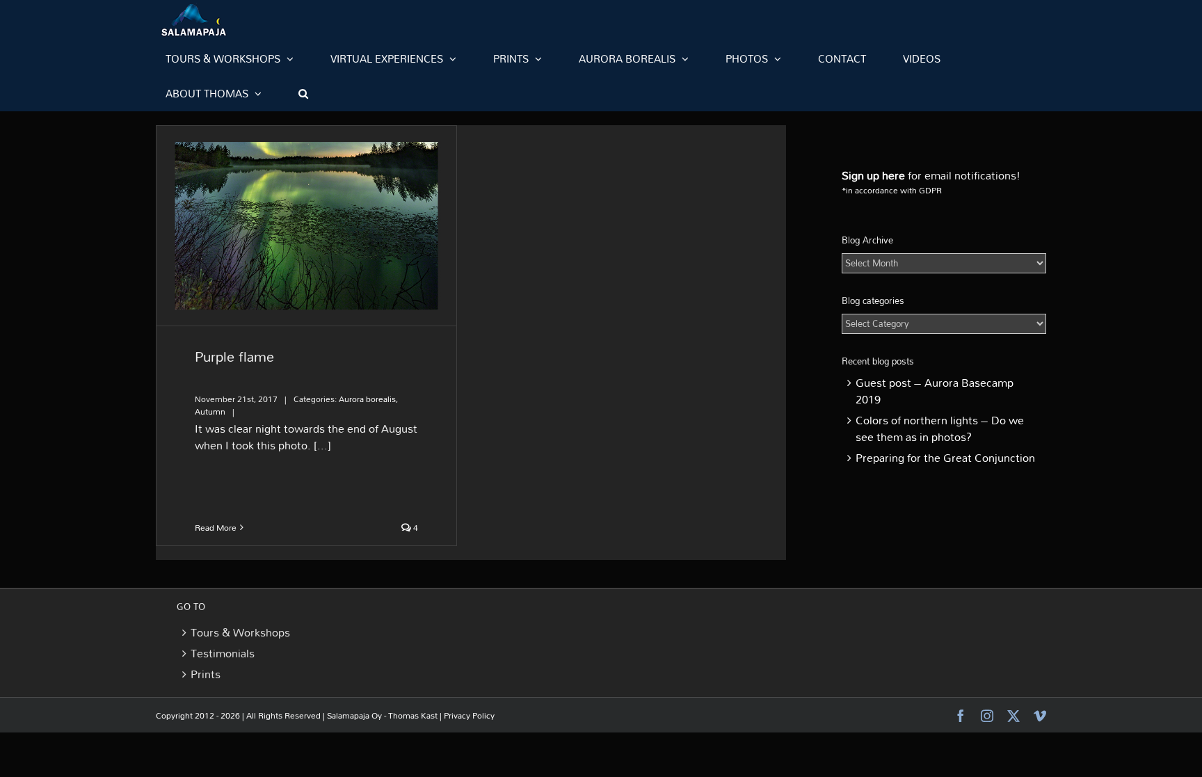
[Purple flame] (306, 226)
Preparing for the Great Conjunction (945, 458)
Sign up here (873, 175)
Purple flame (234, 356)
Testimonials (223, 653)
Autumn (210, 411)
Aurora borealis (367, 398)
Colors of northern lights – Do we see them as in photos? (940, 428)
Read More (216, 527)
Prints (206, 674)
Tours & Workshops (240, 632)
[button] (303, 93)
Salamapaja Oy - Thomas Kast (382, 715)
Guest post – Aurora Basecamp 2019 (934, 390)
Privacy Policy (469, 715)
